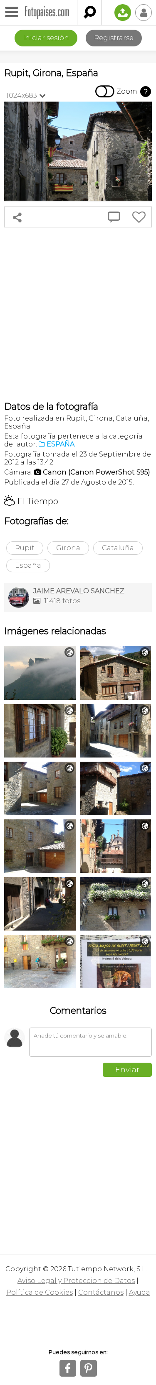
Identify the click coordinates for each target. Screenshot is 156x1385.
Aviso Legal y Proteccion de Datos (76, 1281)
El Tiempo (31, 501)
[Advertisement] (78, 314)
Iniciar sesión (46, 38)
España (28, 565)
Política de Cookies (39, 1292)
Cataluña (118, 548)
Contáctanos (101, 1292)
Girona (68, 548)
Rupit (25, 548)
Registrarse (114, 38)
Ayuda (139, 1292)
